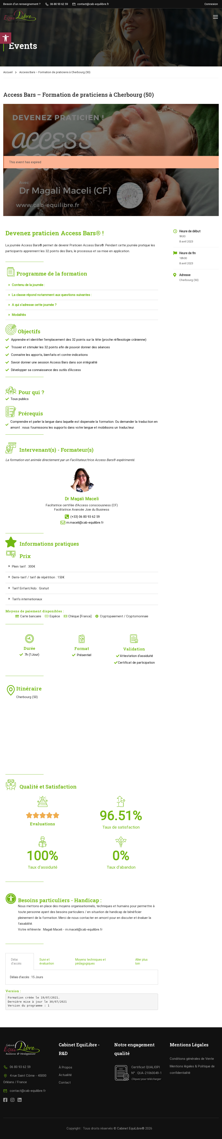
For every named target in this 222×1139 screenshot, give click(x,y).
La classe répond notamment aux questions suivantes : (52, 295)
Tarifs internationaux (27, 599)
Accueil (8, 72)
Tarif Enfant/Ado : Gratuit (30, 588)
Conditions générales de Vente (192, 1059)
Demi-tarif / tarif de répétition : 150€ (38, 577)
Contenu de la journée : (28, 285)
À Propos (65, 1067)
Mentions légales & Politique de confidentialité (192, 1069)
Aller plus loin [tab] (141, 961)
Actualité (65, 1075)
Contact (65, 1082)
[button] (5, 38)
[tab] (81, 285)
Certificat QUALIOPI (145, 1067)
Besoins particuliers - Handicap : (60, 900)
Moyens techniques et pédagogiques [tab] (90, 961)
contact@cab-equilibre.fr (28, 1091)
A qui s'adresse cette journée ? (34, 305)
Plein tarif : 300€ (23, 566)
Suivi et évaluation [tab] (46, 961)
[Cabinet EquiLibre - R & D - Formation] (19, 17)
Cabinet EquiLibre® (130, 1128)
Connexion (211, 4)
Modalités (19, 315)
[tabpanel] (81, 977)
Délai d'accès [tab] (16, 961)
